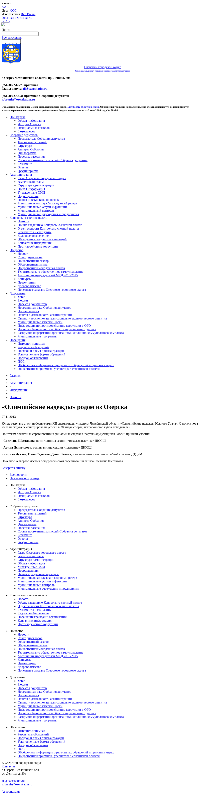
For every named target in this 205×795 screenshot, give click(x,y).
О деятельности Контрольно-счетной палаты (48, 228)
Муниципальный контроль (36, 210)
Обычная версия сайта (17, 17)
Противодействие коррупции (38, 246)
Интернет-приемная (31, 343)
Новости (23, 221)
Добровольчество (29, 286)
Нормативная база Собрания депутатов (44, 307)
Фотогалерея (26, 131)
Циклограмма (27, 153)
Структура (25, 145)
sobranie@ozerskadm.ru (18, 99)
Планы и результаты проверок (38, 199)
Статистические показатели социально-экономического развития (62, 318)
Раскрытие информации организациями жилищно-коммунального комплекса (71, 332)
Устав (21, 296)
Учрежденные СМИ (31, 192)
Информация (18, 390)
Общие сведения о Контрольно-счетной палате (50, 225)
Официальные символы (34, 127)
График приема (28, 171)
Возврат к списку (13, 468)
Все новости (18, 474)
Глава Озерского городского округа (42, 178)
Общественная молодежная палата (41, 268)
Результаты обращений (33, 347)
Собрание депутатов (24, 135)
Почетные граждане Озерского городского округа (52, 289)
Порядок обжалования (33, 358)
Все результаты (12, 37)
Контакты (8, 766)
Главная (15, 375)
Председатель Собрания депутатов (41, 138)
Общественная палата (32, 264)
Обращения (17, 340)
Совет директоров (30, 257)
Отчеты (23, 167)
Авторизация (11, 791)
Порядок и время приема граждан (41, 350)
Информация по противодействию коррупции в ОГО (54, 325)
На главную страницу (24, 478)
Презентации (27, 282)
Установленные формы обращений (41, 354)
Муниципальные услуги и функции (42, 207)
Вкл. (24, 14)
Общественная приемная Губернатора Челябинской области (59, 368)
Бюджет (23, 300)
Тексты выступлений (32, 142)
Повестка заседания (31, 156)
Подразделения (28, 196)
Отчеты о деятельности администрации (45, 314)
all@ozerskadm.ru (34, 88)
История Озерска (29, 124)
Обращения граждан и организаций (42, 239)
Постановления (28, 311)
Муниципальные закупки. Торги (40, 322)
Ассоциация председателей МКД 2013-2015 (48, 275)
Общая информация (31, 120)
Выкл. (31, 14)
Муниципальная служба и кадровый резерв (47, 203)
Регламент (25, 163)
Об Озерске (17, 117)
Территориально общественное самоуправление (50, 271)
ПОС (21, 361)
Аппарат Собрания (31, 149)
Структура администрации (36, 185)
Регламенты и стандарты (34, 232)
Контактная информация (34, 243)
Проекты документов (32, 304)
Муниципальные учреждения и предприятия (48, 214)
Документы (17, 293)
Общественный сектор (33, 261)
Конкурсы (24, 279)
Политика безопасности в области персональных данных (57, 329)
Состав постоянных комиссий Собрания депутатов (52, 160)
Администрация (21, 174)
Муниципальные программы (37, 336)
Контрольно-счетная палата (28, 217)
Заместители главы (31, 181)
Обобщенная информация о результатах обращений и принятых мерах (66, 365)
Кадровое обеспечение (33, 235)
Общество (16, 250)
